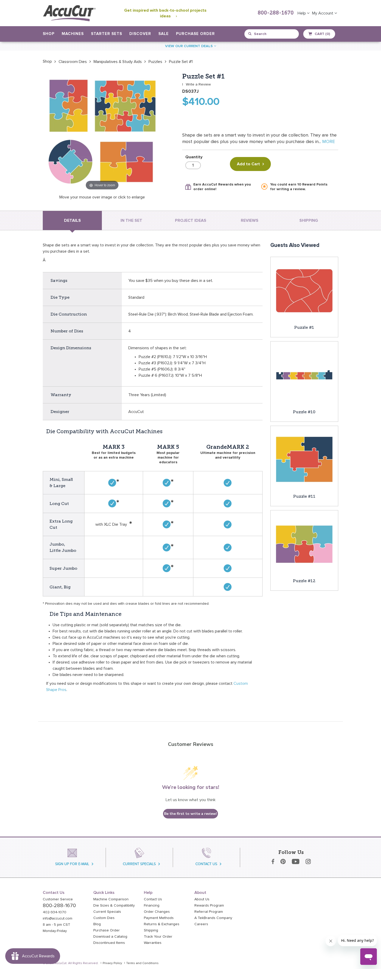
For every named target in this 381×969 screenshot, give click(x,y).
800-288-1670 (276, 13)
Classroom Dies (73, 62)
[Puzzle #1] (304, 290)
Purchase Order (195, 34)
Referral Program (208, 912)
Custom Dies (104, 918)
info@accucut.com (57, 918)
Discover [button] (140, 34)
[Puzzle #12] (304, 544)
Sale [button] (163, 34)
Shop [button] (48, 34)
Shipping (151, 930)
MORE (328, 141)
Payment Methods (159, 918)
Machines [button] (73, 34)
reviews (249, 220)
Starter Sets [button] (106, 34)
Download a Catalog (110, 936)
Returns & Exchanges (161, 924)
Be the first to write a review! (190, 813)
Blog (97, 924)
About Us (201, 899)
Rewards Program (209, 905)
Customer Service (58, 899)
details (72, 220)
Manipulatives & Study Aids (118, 62)
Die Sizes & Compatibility (114, 905)
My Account (323, 13)
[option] (47, 61)
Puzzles (155, 62)
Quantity (193, 157)
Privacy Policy (112, 963)
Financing (151, 905)
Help (302, 13)
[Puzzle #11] (304, 459)
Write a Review (198, 84)
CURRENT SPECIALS (139, 864)
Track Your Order (158, 936)
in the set (131, 220)
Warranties (152, 943)
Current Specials (107, 912)
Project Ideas (190, 220)
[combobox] (272, 34)
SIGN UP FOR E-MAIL (72, 864)
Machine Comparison (111, 899)
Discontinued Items (109, 943)
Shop (47, 61)
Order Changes (157, 912)
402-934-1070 (54, 912)
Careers (201, 924)
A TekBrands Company (213, 918)
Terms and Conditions (142, 963)
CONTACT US (206, 864)
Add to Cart (248, 164)
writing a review (291, 189)
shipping (308, 220)
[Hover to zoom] (102, 132)
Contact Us (153, 899)
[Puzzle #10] (304, 375)
